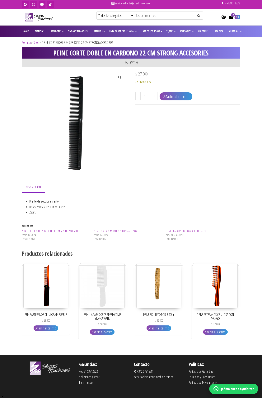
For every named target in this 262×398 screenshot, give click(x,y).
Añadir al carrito (176, 96)
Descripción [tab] (33, 187)
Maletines (203, 31)
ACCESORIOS (185, 31)
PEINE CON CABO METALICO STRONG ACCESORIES (117, 231)
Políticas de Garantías (201, 371)
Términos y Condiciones (202, 377)
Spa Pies (219, 31)
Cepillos (98, 31)
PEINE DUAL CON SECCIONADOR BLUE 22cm (186, 231)
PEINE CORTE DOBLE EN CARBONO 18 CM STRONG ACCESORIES (51, 231)
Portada (26, 42)
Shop (36, 42)
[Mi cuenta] (224, 17)
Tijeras (169, 31)
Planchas (39, 31)
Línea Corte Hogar (150, 31)
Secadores (56, 31)
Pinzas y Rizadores (78, 31)
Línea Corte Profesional (121, 31)
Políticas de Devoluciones (203, 382)
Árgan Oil (234, 31)
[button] (119, 77)
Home (26, 31)
